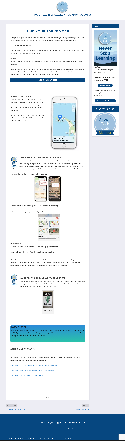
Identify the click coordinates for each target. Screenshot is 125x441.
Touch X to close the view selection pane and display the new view (35, 247)
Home (36, 15)
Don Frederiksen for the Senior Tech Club (20, 438)
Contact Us (80, 428)
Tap (16, 243)
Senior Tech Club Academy (105, 100)
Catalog (73, 15)
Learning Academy (54, 15)
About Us (86, 15)
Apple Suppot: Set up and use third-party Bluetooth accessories (32, 370)
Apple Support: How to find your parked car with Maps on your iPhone (34, 365)
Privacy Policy (68, 428)
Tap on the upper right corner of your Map (28, 212)
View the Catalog (105, 85)
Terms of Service (55, 428)
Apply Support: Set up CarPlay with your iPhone (26, 375)
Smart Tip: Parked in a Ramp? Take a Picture (42, 278)
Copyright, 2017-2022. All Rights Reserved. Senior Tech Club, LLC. (52, 438)
